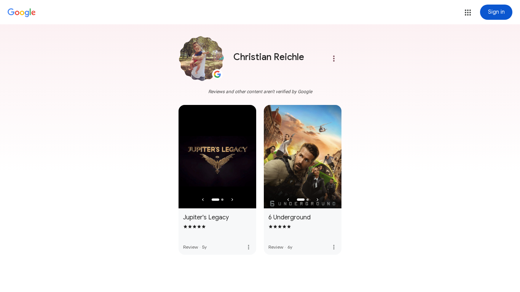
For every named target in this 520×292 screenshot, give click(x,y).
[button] (467, 12)
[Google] (22, 12)
